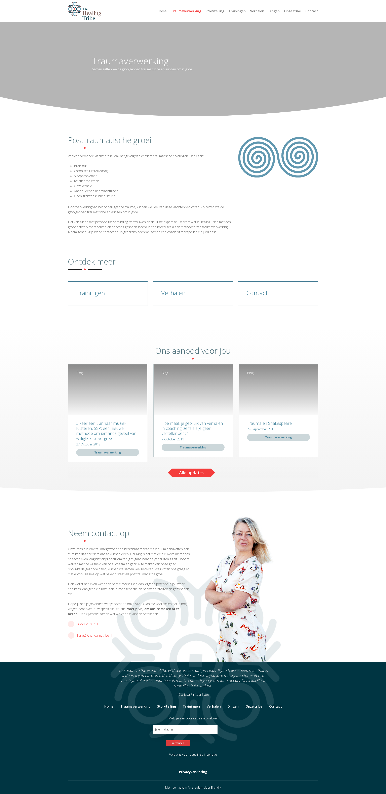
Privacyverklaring (193, 772)
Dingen (274, 11)
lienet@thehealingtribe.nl (94, 635)
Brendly (216, 787)
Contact (311, 11)
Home (162, 11)
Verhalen (257, 11)
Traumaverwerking (186, 11)
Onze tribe (292, 11)
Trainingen (237, 11)
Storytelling (214, 11)
